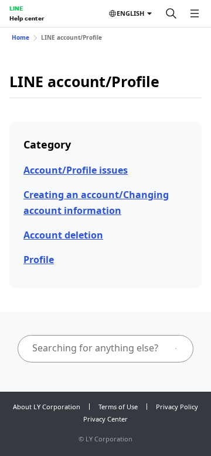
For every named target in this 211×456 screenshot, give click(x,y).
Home (20, 37)
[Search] (171, 13)
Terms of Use (118, 406)
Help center (26, 18)
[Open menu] (194, 13)
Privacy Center (105, 418)
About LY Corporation (46, 406)
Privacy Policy (177, 406)
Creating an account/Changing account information (96, 202)
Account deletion (63, 235)
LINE (16, 8)
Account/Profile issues (75, 170)
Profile (38, 259)
